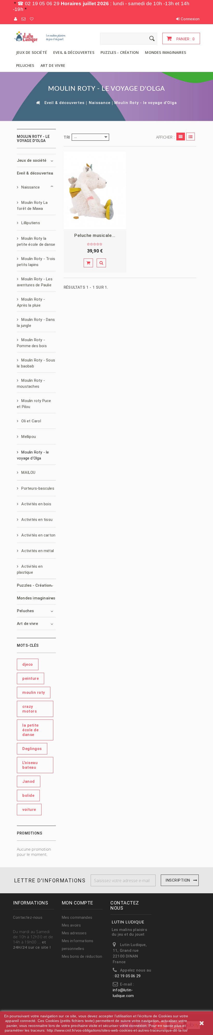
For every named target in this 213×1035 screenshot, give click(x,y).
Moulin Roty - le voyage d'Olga (33, 455)
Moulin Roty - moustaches (31, 383)
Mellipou (28, 436)
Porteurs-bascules (37, 488)
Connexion (190, 19)
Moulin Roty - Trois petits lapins (36, 261)
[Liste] (190, 136)
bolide (28, 795)
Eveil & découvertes (73, 52)
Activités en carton (37, 535)
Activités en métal (37, 550)
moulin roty (33, 692)
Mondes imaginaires (165, 52)
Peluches (25, 65)
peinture (30, 678)
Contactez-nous (27, 917)
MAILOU (27, 472)
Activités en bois (35, 504)
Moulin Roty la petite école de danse (36, 241)
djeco (27, 664)
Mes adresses (74, 933)
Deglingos (32, 748)
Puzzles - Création (120, 52)
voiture (29, 809)
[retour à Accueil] (37, 103)
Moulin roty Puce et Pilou (34, 403)
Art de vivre (53, 65)
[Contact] (24, 19)
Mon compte (77, 902)
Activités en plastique (30, 569)
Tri (67, 137)
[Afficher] (101, 262)
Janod (28, 781)
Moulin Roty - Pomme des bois (32, 343)
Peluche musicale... (94, 235)
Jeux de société (31, 52)
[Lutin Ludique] (41, 37)
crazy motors (29, 709)
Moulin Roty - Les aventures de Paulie (34, 282)
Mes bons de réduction (82, 956)
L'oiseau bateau (30, 765)
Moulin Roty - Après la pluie (31, 302)
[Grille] (180, 136)
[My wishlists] (32, 19)
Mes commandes (77, 917)
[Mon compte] (16, 19)
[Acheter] (88, 262)
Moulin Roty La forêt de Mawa (32, 205)
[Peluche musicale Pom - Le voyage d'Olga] (95, 190)
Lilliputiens (30, 223)
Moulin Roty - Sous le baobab (36, 363)
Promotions (29, 833)
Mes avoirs (71, 925)
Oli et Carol (30, 421)
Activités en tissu (36, 519)
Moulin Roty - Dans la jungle (36, 322)
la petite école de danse (30, 730)
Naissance (99, 103)
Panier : (185, 39)
